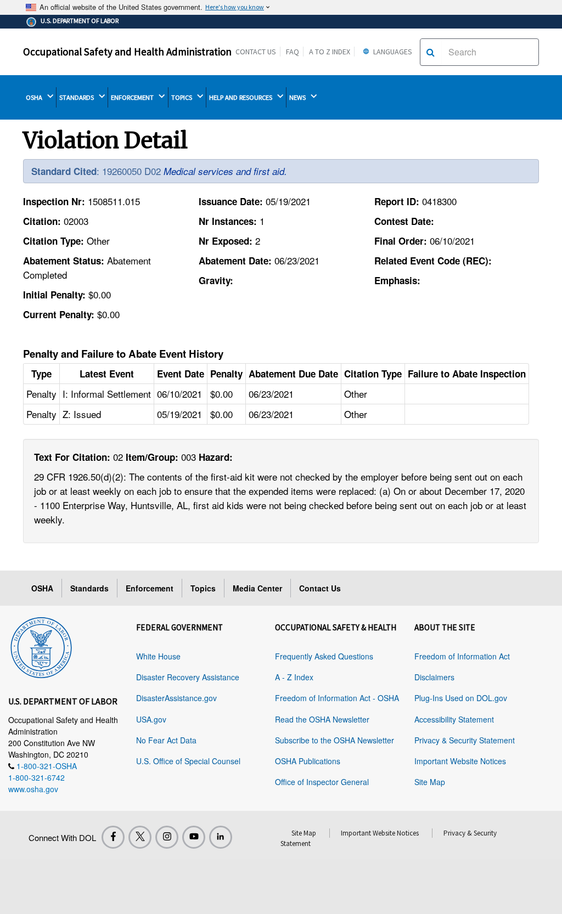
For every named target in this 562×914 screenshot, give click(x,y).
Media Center (257, 588)
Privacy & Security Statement (464, 740)
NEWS (298, 97)
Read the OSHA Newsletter (322, 719)
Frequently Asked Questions (324, 656)
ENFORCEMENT (133, 97)
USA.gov (151, 719)
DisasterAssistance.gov (176, 697)
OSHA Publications (307, 760)
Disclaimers (434, 677)
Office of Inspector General (322, 781)
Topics (203, 588)
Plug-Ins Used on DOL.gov (460, 697)
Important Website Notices (460, 760)
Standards (89, 588)
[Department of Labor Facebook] (113, 837)
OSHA (35, 97)
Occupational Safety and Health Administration (127, 51)
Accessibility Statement (454, 719)
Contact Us (255, 52)
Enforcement (149, 588)
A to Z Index (329, 52)
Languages (392, 52)
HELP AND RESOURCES (241, 97)
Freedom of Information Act (462, 656)
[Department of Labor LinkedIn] (220, 837)
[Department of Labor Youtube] (193, 837)
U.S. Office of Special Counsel (188, 760)
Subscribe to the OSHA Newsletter (334, 740)
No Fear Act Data (166, 740)
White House (158, 656)
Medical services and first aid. (225, 171)
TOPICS (182, 97)
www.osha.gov (33, 788)
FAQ (292, 52)
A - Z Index (294, 677)
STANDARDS (77, 97)
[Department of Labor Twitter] (139, 837)
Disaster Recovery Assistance (187, 677)
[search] (430, 52)
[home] (41, 645)
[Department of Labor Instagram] (166, 837)
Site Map (429, 781)
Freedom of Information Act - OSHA (337, 697)
